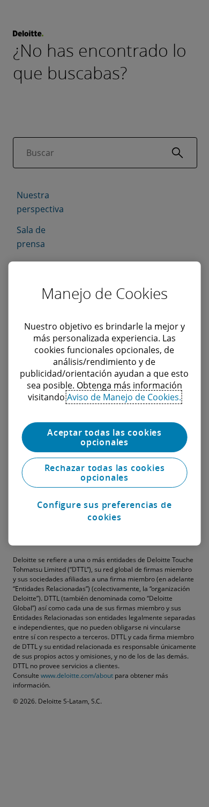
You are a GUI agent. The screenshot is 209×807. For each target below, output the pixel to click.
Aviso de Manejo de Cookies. (124, 397)
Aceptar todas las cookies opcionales (104, 437)
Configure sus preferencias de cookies (104, 510)
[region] (105, 403)
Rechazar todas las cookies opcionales (104, 472)
